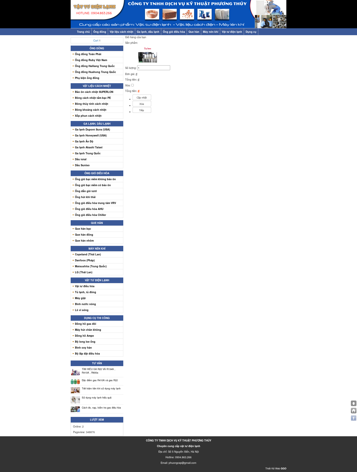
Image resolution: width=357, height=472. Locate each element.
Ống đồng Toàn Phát (88, 54)
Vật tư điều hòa (84, 286)
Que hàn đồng (84, 234)
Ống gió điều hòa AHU (89, 209)
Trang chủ (83, 32)
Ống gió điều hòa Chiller (90, 215)
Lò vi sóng (82, 310)
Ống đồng (99, 32)
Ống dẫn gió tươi (86, 191)
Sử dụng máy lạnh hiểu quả (96, 397)
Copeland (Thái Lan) (88, 254)
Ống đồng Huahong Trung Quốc (95, 72)
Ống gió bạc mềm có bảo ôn (93, 185)
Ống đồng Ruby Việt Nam (91, 60)
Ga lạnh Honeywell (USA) (91, 135)
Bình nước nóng (85, 304)
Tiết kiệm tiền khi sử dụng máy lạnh (101, 388)
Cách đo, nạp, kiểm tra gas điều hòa (101, 407)
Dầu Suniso (82, 165)
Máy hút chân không (88, 329)
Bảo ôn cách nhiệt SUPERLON (94, 92)
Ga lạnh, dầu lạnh (148, 32)
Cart (96, 40)
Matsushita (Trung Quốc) (91, 266)
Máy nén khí (210, 32)
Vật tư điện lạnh (232, 32)
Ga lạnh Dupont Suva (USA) (92, 129)
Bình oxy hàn (83, 347)
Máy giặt (80, 298)
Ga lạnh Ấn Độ (84, 141)
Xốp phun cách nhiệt (88, 115)
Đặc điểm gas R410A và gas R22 (100, 380)
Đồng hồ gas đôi (85, 324)
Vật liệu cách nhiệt (121, 32)
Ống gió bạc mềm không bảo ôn (95, 179)
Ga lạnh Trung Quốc (88, 153)
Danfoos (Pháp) (85, 260)
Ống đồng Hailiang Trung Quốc (95, 66)
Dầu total (80, 159)
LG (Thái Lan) (83, 272)
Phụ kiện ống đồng (87, 78)
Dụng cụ (251, 32)
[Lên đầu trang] (353, 403)
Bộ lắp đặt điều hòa (87, 353)
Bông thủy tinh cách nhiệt (91, 104)
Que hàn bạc (83, 228)
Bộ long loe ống (85, 341)
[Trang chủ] (353, 410)
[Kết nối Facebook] (353, 418)
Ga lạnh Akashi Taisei (88, 147)
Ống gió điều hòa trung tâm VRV (95, 203)
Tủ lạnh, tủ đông (85, 292)
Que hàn (194, 32)
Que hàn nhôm (84, 240)
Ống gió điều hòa (174, 32)
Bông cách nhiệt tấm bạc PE (93, 98)
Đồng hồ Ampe (84, 335)
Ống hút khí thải (85, 197)
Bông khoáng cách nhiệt (90, 109)
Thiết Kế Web (275, 468)
